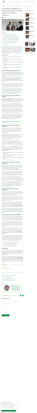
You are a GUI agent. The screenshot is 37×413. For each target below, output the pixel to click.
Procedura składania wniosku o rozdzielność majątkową (11, 36)
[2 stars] (3, 266)
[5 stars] (6, 266)
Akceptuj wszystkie (8, 410)
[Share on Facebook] (20, 295)
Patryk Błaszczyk (5, 17)
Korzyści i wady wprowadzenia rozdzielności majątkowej (11, 39)
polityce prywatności (11, 407)
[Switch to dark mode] (34, 1)
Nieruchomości (29, 1)
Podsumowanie (5, 44)
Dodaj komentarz (5, 315)
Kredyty (22, 1)
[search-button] (32, 1)
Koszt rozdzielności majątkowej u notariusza (9, 34)
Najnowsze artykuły (9, 1)
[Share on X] (22, 295)
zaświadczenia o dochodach (5, 209)
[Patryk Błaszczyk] (2, 17)
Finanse (13, 1)
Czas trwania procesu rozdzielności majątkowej (9, 42)
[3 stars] (4, 266)
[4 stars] (5, 266)
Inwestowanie (25, 1)
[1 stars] (2, 266)
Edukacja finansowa (17, 1)
